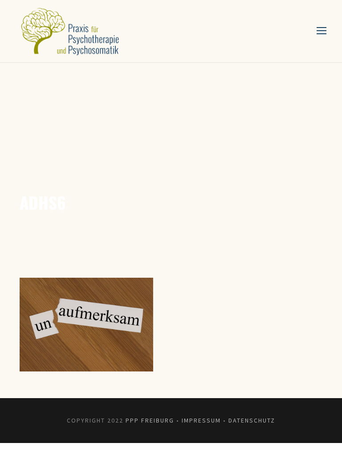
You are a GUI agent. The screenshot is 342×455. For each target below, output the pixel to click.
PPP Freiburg (150, 420)
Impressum (201, 420)
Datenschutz (251, 420)
